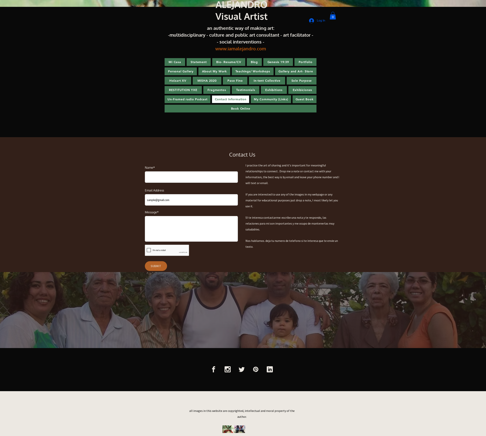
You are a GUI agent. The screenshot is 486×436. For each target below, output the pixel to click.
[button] (333, 16)
